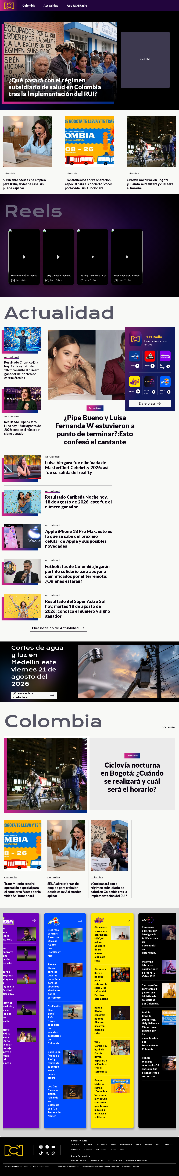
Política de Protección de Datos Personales (100, 1166)
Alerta (138, 1144)
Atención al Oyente (78, 1160)
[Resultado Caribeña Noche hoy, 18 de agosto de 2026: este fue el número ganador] (22, 501)
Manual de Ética (97, 1160)
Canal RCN (75, 1144)
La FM (113, 1144)
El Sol (158, 1144)
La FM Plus (75, 1150)
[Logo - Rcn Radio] (9, 5)
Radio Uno (169, 1144)
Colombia (28, 5)
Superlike (88, 1150)
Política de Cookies (130, 1166)
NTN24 (113, 1150)
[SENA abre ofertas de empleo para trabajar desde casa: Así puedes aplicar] (27, 141)
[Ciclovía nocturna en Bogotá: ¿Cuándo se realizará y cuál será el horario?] (151, 141)
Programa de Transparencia (137, 1160)
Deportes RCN (126, 1144)
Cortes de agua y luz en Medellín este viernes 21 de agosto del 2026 (37, 665)
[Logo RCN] (14, 1150)
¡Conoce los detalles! (23, 695)
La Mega (148, 1144)
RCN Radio (88, 1144)
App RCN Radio (77, 5)
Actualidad (51, 5)
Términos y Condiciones (68, 1166)
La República (101, 1150)
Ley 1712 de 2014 (115, 1160)
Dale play (147, 403)
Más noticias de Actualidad (55, 628)
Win (122, 1150)
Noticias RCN (101, 1144)
